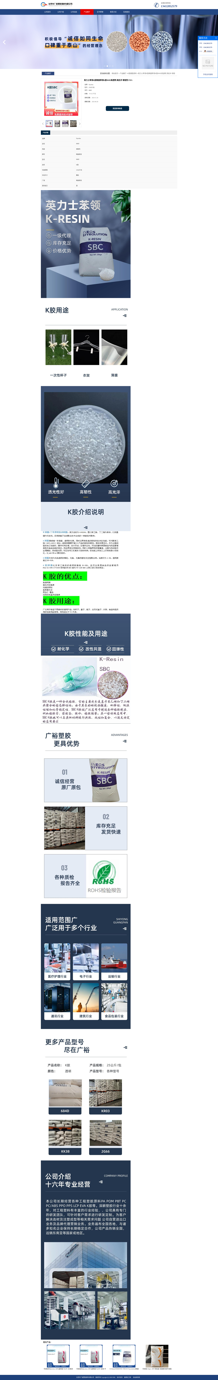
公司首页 (47, 12)
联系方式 (113, 12)
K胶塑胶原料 (132, 73)
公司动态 (74, 12)
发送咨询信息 (117, 108)
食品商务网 (136, 1377)
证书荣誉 (100, 12)
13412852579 (169, 6)
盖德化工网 (127, 1377)
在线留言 (126, 12)
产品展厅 (87, 12)
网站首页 (115, 73)
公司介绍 (60, 12)
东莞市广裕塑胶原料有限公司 (85, 1377)
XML (113, 1377)
